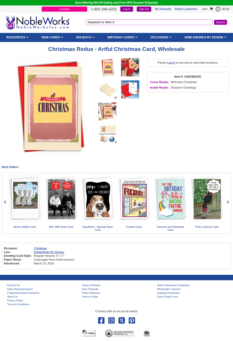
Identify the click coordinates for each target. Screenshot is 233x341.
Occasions (159, 37)
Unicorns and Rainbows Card (170, 228)
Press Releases (91, 292)
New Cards (51, 37)
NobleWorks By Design (204, 37)
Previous (6, 202)
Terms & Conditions (18, 304)
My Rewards (163, 9)
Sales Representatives (20, 289)
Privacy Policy (15, 300)
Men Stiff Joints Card (61, 226)
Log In (126, 8)
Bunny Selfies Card (25, 226)
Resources (15, 37)
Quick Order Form (167, 296)
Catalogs (64, 8)
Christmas (40, 248)
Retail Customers (186, 9)
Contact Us (13, 285)
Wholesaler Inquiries (169, 289)
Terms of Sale (90, 296)
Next (226, 202)
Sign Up (144, 8)
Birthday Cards (121, 37)
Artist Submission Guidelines (173, 285)
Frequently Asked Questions (23, 292)
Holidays (83, 37)
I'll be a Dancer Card (207, 226)
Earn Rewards (90, 289)
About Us (12, 296)
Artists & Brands (91, 285)
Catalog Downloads (168, 292)
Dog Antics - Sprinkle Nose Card (97, 228)
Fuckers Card (134, 226)
